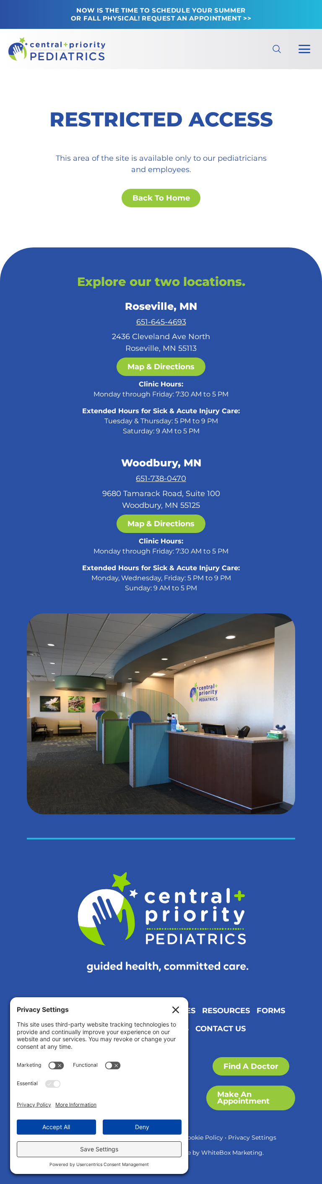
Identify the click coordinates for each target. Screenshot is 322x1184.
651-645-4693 (161, 321)
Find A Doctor (250, 1066)
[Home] (161, 922)
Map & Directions (161, 366)
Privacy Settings (252, 1137)
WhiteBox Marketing (231, 1152)
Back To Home (161, 197)
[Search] (270, 49)
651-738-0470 (161, 478)
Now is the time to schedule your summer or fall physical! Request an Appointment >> (161, 14)
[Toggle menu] (304, 49)
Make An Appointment (243, 1097)
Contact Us (220, 1028)
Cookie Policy (203, 1137)
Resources (226, 1010)
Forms (271, 1010)
